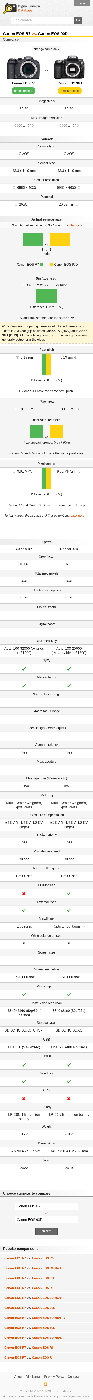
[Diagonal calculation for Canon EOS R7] (16, 204)
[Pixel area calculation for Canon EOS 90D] (77, 408)
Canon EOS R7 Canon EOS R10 (29, 1288)
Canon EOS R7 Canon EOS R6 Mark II (34, 1268)
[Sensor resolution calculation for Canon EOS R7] (14, 187)
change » (75, 225)
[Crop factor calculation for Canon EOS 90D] (73, 563)
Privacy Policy (54, 1376)
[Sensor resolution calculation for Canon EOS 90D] (79, 187)
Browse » (81, 3)
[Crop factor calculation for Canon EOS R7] (20, 563)
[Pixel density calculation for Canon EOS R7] (14, 471)
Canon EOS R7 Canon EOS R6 (29, 1347)
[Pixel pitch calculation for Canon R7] (17, 357)
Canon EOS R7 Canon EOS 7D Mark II (34, 1337)
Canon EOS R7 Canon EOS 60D (29, 1327)
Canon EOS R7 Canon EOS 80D (29, 1278)
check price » (23, 90)
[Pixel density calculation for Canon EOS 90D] (79, 471)
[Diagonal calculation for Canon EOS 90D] (77, 204)
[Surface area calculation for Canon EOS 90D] (70, 284)
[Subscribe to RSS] (45, 1384)
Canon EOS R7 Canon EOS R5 (29, 1258)
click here (77, 515)
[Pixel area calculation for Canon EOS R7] (16, 408)
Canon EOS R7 (23, 83)
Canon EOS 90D (70, 83)
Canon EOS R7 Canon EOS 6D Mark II (34, 1298)
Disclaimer (33, 1376)
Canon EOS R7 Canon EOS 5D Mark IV (34, 1317)
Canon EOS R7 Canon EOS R (28, 1357)
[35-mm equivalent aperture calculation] (21, 785)
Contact (73, 1376)
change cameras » (46, 49)
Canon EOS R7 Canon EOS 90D (29, 1308)
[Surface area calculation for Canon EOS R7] (23, 284)
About (18, 1376)
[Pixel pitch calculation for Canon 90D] (76, 357)
